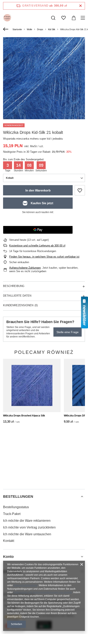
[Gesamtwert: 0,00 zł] (74, 18)
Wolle (29, 29)
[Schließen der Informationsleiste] (80, 5)
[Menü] (83, 18)
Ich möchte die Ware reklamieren (27, 520)
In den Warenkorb (38, 190)
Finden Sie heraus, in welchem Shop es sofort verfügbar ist (44, 256)
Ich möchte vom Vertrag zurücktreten (29, 527)
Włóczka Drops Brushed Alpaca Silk (24, 415)
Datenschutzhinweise (25, 585)
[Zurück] (6, 29)
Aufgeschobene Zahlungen (25, 267)
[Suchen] (53, 18)
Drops (40, 29)
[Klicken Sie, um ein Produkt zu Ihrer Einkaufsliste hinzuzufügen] (80, 190)
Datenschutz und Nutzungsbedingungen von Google (43, 592)
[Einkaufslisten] (63, 18)
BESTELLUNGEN (18, 496)
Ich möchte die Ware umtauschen (27, 534)
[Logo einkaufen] (7, 18)
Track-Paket (11, 514)
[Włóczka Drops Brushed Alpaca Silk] (32, 385)
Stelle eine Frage (67, 332)
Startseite (17, 29)
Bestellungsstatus (16, 507)
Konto (8, 557)
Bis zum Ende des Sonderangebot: (23, 159)
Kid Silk (51, 29)
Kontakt (8, 540)
